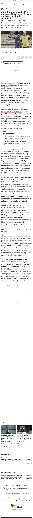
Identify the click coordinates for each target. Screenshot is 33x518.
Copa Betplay (17, 285)
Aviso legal (23, 497)
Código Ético (28, 500)
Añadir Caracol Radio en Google (14, 63)
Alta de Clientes (23, 495)
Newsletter (25, 493)
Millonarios (21, 238)
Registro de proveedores (13, 497)
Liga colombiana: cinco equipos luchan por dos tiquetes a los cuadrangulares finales (24, 438)
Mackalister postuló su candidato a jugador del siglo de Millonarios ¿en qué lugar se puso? (7, 438)
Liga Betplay (7, 285)
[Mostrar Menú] (1, 4)
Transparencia (19, 500)
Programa (16, 4)
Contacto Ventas (16, 493)
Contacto (7, 493)
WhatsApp (30, 57)
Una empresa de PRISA (16, 505)
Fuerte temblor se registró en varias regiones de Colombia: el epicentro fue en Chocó (10, 459)
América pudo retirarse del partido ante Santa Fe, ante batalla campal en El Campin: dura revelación (11, 477)
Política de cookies (25, 499)
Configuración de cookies (7, 500)
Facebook (18, 57)
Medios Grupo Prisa (16, 510)
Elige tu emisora (27, 4)
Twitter (22, 57)
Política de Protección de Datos (11, 499)
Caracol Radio (8, 4)
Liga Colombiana (8, 9)
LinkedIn (26, 57)
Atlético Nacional (8, 288)
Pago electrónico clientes (12, 495)
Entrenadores (19, 288)
